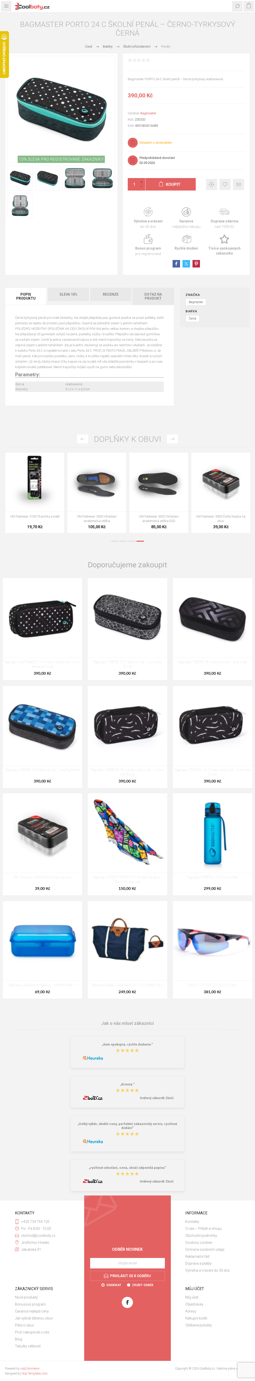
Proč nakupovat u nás (32, 1332)
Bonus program (148, 245)
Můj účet (191, 1297)
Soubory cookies (198, 1243)
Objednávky (194, 1304)
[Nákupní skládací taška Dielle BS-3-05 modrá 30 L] (127, 941)
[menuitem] (212, 1221)
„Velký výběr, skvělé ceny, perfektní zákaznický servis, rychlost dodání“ (127, 1126)
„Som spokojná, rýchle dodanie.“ (127, 1044)
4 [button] (140, 541)
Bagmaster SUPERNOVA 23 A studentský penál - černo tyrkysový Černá (42, 664)
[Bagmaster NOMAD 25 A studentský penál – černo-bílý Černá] (127, 725)
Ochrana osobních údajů (204, 1249)
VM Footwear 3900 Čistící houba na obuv (42, 877)
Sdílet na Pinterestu (196, 263)
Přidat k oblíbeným (225, 184)
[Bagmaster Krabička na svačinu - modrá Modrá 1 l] (42, 941)
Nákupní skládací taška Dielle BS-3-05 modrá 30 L (127, 985)
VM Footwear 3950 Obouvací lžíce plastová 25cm (220, 519)
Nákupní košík (196, 1318)
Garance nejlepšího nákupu (186, 218)
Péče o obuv (24, 1325)
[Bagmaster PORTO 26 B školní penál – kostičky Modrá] (42, 725)
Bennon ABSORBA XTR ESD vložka (97, 516)
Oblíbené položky (198, 1325)
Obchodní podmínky (201, 1236)
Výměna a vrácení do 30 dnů (207, 1270)
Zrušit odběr (142, 1285)
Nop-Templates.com (35, 1373)
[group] (96, 482)
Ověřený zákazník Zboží (156, 1098)
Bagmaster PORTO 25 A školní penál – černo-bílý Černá (127, 664)
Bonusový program (30, 1304)
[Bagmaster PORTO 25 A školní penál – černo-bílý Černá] (127, 618)
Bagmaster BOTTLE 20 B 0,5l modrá (212, 877)
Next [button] (172, 439)
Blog (18, 1339)
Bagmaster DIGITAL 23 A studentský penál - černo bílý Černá (212, 772)
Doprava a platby (198, 1263)
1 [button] (115, 541)
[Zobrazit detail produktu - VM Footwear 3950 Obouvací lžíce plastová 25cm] (220, 482)
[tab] (26, 296)
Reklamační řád (197, 1256)
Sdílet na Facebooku (176, 263)
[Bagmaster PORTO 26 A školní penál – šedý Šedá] (212, 618)
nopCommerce (29, 1368)
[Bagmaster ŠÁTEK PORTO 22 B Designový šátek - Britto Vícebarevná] (127, 833)
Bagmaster (148, 113)
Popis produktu (26, 296)
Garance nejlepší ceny (211, 184)
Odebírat (113, 1285)
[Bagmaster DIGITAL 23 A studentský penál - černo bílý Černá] (212, 725)
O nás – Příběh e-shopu (203, 1229)
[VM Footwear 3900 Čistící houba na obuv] (42, 833)
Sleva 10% (68, 294)
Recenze (111, 294)
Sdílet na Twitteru (186, 263)
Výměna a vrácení (148, 218)
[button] (92, 508)
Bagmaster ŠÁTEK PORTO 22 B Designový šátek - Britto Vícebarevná (127, 880)
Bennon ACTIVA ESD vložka (159, 516)
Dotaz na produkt (153, 296)
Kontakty (192, 1222)
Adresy (190, 1311)
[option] (35, 494)
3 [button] (131, 541)
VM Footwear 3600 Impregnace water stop (34, 519)
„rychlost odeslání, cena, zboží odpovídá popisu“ (127, 1168)
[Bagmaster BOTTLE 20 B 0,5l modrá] (212, 833)
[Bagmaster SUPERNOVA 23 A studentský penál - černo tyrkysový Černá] (42, 618)
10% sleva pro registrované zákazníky (61, 159)
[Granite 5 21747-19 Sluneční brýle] (212, 941)
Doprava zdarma (224, 218)
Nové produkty (26, 1297)
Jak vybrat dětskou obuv (34, 1318)
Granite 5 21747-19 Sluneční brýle (212, 985)
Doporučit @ (238, 184)
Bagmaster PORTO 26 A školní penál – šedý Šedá (212, 662)
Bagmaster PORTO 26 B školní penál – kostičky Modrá (42, 770)
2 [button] (123, 541)
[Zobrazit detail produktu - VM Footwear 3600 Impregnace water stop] (34, 482)
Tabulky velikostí (28, 1346)
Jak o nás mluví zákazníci (127, 1023)
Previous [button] (82, 439)
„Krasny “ (127, 1084)
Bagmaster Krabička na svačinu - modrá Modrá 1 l (42, 985)
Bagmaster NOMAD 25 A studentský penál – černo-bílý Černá (127, 772)
